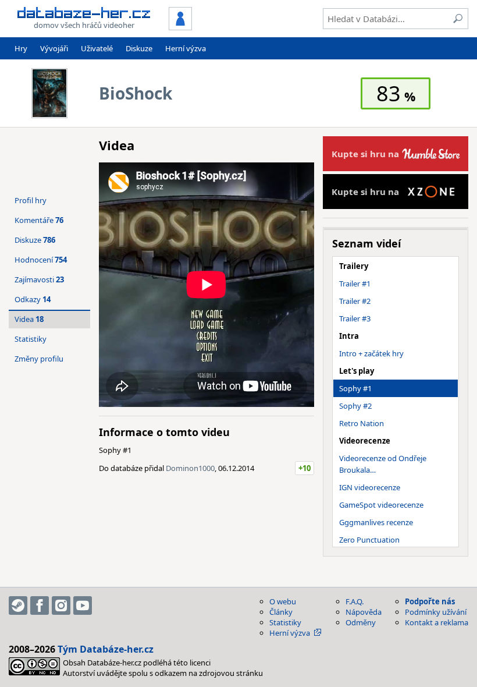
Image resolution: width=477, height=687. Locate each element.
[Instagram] (61, 605)
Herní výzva (185, 48)
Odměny (361, 622)
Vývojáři (54, 48)
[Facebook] (39, 605)
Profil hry (31, 200)
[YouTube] (82, 605)
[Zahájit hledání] (457, 18)
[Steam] (18, 605)
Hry (21, 48)
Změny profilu (39, 358)
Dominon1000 (190, 468)
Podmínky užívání (436, 612)
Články (281, 612)
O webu (282, 601)
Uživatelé (97, 48)
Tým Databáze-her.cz (106, 649)
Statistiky (31, 339)
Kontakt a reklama (436, 622)
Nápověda (364, 612)
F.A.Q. (355, 601)
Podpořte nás (430, 601)
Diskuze (139, 48)
